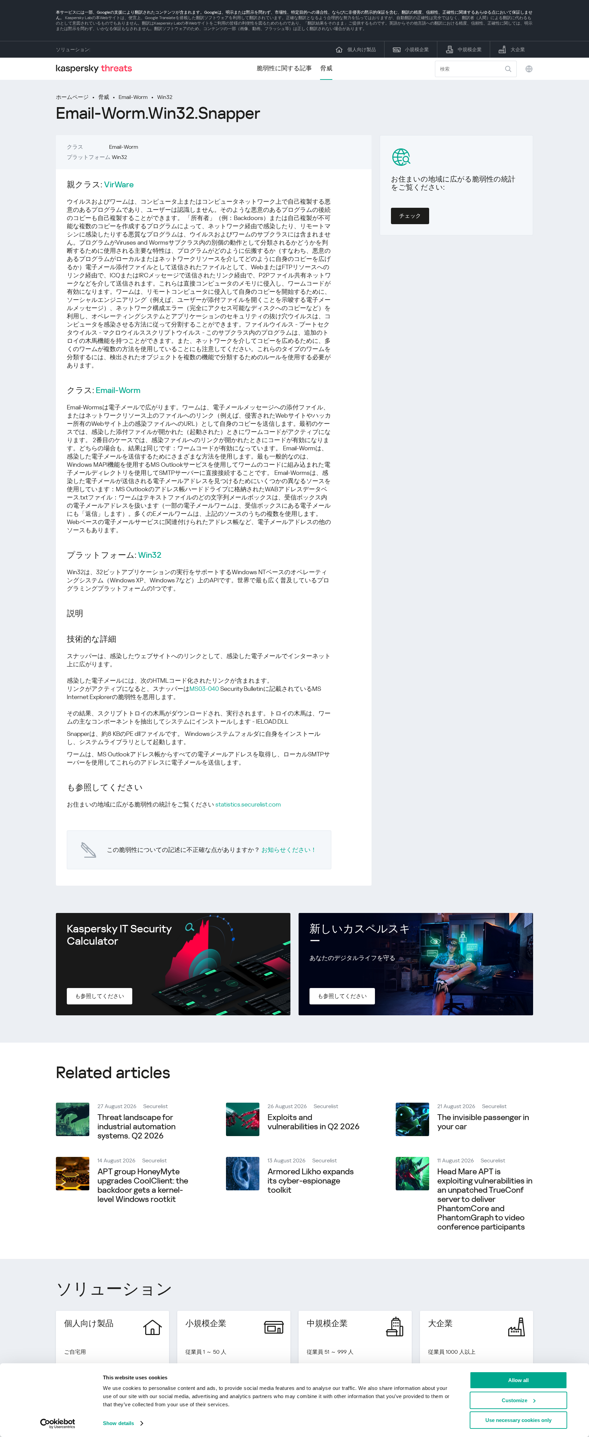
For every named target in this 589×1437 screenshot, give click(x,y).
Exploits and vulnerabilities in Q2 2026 (314, 1122)
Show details (118, 1423)
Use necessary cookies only (518, 1420)
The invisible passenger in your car (483, 1122)
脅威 (326, 68)
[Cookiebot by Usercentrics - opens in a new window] (58, 1424)
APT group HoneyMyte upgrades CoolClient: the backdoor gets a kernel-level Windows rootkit (142, 1185)
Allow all (518, 1380)
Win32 (164, 97)
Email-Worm (133, 97)
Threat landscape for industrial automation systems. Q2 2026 (136, 1127)
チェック (410, 216)
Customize (514, 1400)
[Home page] (97, 68)
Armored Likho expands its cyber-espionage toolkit (311, 1181)
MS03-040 (204, 688)
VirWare (119, 184)
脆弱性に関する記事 (284, 68)
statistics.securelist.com (248, 804)
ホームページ (72, 97)
